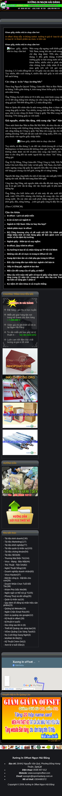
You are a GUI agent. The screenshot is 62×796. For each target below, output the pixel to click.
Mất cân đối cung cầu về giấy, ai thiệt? (25, 271)
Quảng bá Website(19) (15, 608)
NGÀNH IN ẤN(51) (13, 638)
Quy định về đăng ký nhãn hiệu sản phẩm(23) (20, 604)
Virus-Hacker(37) (13, 575)
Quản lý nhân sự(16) (14, 599)
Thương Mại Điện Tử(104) (17, 558)
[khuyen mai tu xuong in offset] (31, 739)
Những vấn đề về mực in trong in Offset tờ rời (29, 254)
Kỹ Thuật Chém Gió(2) (15, 641)
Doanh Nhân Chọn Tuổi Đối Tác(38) (17, 585)
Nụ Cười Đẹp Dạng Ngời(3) (18, 635)
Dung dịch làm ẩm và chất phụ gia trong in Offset (30, 258)
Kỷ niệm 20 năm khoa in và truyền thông (26, 284)
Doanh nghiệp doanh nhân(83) (19, 571)
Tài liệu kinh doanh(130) (16, 538)
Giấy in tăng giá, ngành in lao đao (23, 266)
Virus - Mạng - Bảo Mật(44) (17, 561)
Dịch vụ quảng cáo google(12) (19, 615)
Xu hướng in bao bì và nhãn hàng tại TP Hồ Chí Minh (32, 250)
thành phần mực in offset (19, 228)
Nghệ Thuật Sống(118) (15, 568)
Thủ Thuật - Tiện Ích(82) (16, 565)
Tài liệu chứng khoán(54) (16, 551)
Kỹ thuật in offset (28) (14, 618)
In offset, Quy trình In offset (20, 245)
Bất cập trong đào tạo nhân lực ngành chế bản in (30, 262)
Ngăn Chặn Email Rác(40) (17, 612)
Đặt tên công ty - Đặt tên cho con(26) (17, 579)
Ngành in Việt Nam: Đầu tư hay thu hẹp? (26, 224)
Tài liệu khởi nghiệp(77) (16, 545)
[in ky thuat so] (20, 388)
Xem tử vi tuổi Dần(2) (14, 645)
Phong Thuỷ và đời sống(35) (18, 596)
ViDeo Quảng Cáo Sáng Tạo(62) (20, 631)
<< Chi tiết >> (54, 740)
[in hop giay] (20, 361)
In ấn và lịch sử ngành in (19, 220)
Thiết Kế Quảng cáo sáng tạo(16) (20, 628)
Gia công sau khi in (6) (15, 625)
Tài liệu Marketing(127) (15, 542)
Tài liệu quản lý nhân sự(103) (18, 548)
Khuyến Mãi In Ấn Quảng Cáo (16, 694)
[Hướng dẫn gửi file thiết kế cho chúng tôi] (20, 524)
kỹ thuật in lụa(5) (12, 622)
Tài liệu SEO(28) (12, 555)
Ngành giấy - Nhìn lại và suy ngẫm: (24, 241)
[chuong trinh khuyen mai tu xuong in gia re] (20, 322)
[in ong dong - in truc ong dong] (20, 442)
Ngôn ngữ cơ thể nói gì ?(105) (19, 593)
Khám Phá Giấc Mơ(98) (16, 589)
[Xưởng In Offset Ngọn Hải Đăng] (31, 10)
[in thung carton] (20, 415)
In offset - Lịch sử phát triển (20, 216)
